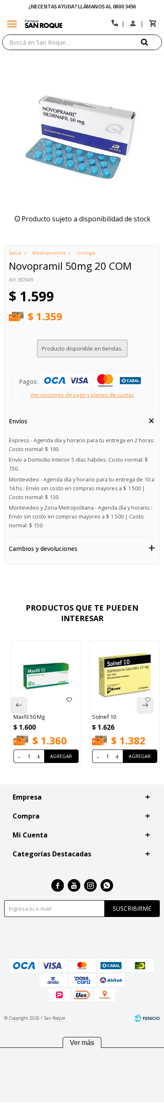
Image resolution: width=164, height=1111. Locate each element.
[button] (151, 42)
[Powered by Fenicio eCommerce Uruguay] (147, 1018)
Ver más (82, 1042)
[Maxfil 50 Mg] (46, 675)
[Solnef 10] (124, 675)
